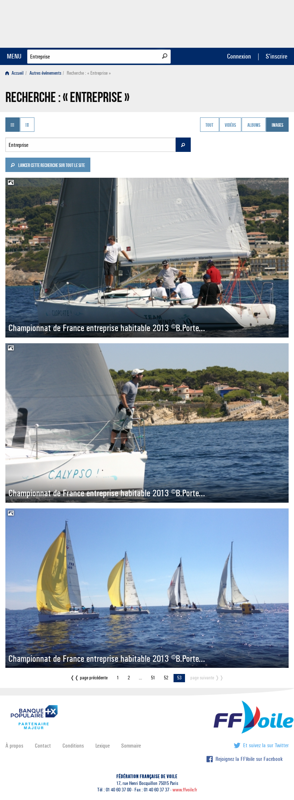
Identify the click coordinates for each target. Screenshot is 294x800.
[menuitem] (16, 73)
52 (166, 678)
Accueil (17, 73)
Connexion (239, 56)
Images (277, 125)
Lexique (102, 745)
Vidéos (230, 125)
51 (153, 678)
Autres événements (45, 73)
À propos (14, 745)
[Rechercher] (164, 56)
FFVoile (243, 23)
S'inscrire (276, 56)
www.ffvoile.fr (184, 790)
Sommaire (131, 745)
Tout (209, 125)
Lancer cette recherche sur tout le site (51, 165)
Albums (253, 125)
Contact (43, 745)
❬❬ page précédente (89, 678)
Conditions (73, 745)
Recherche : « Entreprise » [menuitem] (89, 73)
